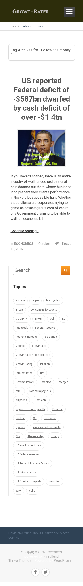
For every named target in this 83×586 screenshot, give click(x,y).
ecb (52, 318)
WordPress (63, 560)
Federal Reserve (45, 327)
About (36, 533)
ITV (42, 373)
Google (20, 345)
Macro (65, 533)
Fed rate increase (26, 336)
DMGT (38, 318)
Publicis (20, 418)
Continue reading (24, 231)
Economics (24, 244)
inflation (45, 364)
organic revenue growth (30, 409)
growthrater (39, 345)
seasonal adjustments (47, 427)
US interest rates (26, 472)
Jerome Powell (25, 382)
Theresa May (36, 436)
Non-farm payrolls (40, 391)
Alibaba (20, 300)
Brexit (19, 309)
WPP (18, 490)
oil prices (21, 400)
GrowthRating (24, 364)
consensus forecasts (44, 309)
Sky (18, 436)
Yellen (33, 490)
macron (46, 382)
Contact (14, 537)
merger (63, 382)
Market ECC (50, 533)
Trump (55, 436)
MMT (19, 391)
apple (35, 300)
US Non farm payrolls (28, 481)
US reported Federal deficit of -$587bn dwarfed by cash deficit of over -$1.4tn (41, 98)
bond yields (53, 300)
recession (50, 418)
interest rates (24, 373)
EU (63, 318)
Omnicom (41, 400)
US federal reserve (27, 454)
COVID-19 (22, 318)
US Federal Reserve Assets (32, 463)
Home (12, 533)
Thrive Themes (19, 560)
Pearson (57, 409)
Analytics (24, 533)
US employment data (28, 445)
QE (35, 418)
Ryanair (20, 427)
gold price (51, 336)
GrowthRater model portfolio (33, 354)
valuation (54, 481)
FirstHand (51, 556)
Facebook (22, 327)
